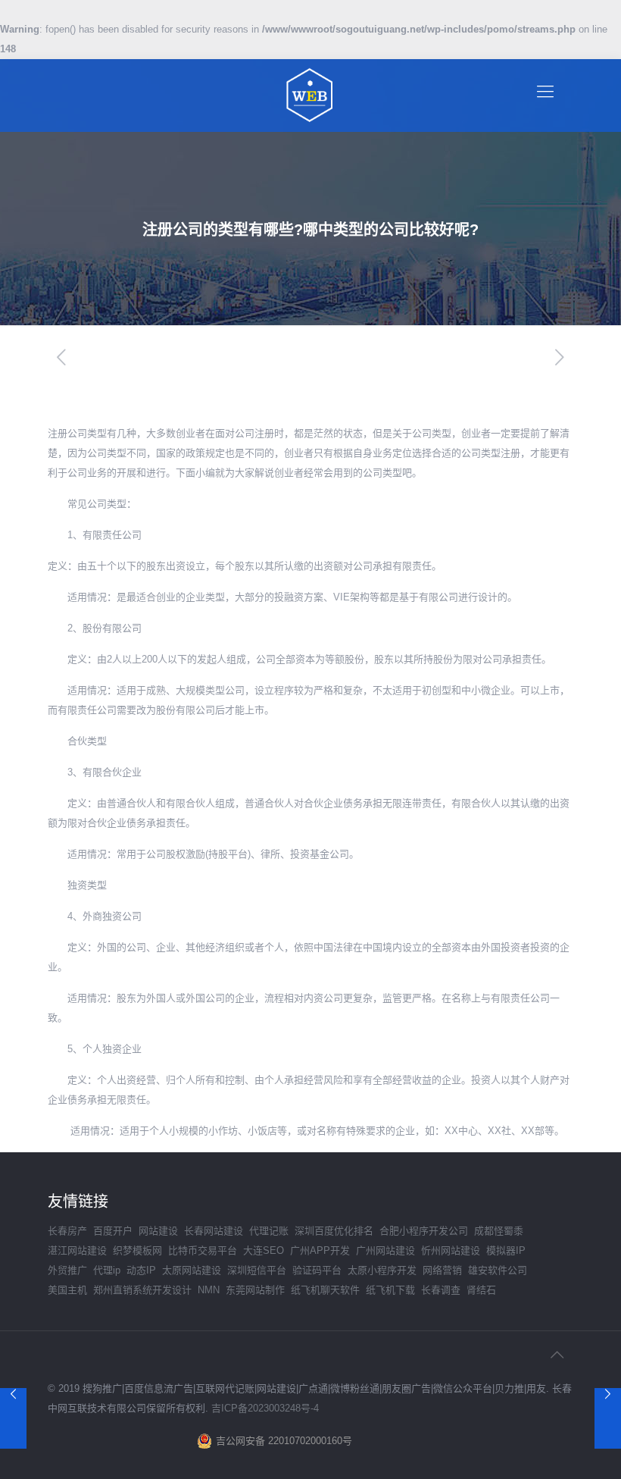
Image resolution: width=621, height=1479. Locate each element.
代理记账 (269, 1230)
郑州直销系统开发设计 (142, 1290)
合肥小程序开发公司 (423, 1230)
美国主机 (67, 1290)
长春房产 (67, 1230)
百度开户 (113, 1230)
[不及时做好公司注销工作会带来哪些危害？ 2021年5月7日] (13, 1418)
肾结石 (481, 1290)
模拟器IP (506, 1250)
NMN (209, 1290)
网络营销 (442, 1270)
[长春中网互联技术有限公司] (310, 95)
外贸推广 (67, 1270)
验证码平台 (317, 1270)
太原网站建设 (191, 1270)
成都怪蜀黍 (498, 1230)
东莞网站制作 (255, 1290)
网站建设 (158, 1230)
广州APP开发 (320, 1250)
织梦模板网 (137, 1250)
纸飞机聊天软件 (325, 1290)
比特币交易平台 (202, 1250)
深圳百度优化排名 (334, 1230)
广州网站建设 (385, 1250)
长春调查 (440, 1290)
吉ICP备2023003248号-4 (265, 1408)
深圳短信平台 (256, 1270)
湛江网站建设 (77, 1250)
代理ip (106, 1270)
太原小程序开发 (382, 1270)
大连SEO (263, 1250)
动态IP (141, 1270)
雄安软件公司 (497, 1270)
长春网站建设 (213, 1230)
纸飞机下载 (390, 1290)
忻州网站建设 (450, 1250)
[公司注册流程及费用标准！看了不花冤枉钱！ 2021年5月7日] (607, 1418)
